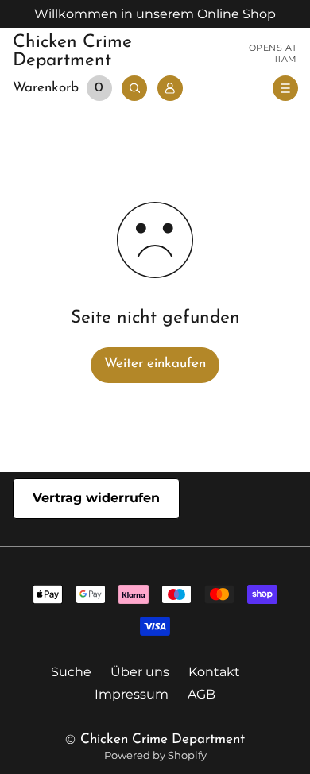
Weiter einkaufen (155, 363)
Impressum (132, 694)
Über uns (139, 671)
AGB (201, 694)
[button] (65, 88)
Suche (71, 671)
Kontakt (214, 671)
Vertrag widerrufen (96, 497)
